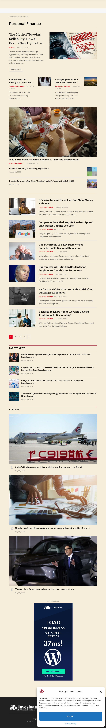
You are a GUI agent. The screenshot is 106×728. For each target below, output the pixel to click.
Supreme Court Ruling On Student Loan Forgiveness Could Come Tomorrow (62, 268)
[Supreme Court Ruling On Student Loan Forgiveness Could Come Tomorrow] (22, 273)
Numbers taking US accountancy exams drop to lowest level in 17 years (52, 528)
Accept (71, 716)
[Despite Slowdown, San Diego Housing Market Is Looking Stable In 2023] (92, 184)
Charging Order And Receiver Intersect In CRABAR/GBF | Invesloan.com (67, 81)
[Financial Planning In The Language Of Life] (92, 171)
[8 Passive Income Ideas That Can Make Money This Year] (22, 206)
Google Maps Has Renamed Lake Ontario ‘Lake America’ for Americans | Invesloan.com (52, 381)
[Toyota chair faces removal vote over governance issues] (53, 561)
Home (11, 16)
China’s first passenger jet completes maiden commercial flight (48, 467)
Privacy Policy (70, 723)
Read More (16, 69)
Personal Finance (16, 86)
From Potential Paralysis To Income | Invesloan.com (21, 81)
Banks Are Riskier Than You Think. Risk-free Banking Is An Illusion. (66, 291)
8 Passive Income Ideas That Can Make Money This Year (66, 201)
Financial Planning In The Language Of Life (28, 168)
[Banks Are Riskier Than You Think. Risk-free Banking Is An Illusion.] (22, 296)
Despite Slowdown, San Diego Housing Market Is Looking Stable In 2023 (41, 181)
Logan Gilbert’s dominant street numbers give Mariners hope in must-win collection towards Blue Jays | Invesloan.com (57, 368)
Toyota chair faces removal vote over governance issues (44, 589)
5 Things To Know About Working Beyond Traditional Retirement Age (64, 313)
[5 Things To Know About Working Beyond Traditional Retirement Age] (22, 318)
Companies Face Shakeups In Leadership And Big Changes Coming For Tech (66, 224)
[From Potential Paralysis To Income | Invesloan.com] (44, 81)
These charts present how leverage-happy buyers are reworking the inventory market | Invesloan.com (58, 394)
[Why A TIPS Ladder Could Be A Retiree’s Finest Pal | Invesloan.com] (53, 132)
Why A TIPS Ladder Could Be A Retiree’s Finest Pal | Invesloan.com (44, 159)
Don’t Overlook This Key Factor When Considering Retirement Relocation (61, 246)
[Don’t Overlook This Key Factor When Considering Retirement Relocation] (22, 251)
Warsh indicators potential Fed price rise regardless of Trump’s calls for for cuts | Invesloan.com (56, 355)
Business (12, 47)
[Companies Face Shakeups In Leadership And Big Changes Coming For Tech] (22, 229)
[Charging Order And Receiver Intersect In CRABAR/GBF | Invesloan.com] (90, 81)
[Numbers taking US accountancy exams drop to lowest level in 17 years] (53, 500)
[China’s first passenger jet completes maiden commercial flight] (53, 439)
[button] (101, 691)
